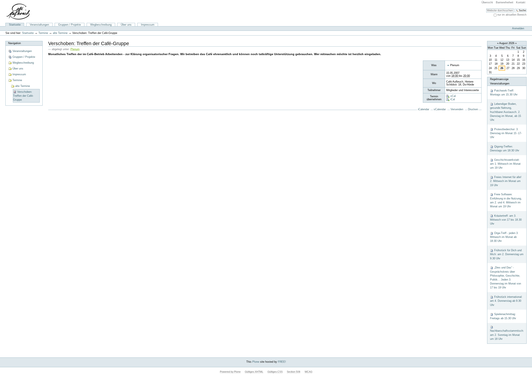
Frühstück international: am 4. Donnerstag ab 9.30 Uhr (506, 300)
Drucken (473, 109)
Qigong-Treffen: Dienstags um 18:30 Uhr (504, 148)
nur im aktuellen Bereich (511, 14)
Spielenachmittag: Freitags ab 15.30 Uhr (503, 316)
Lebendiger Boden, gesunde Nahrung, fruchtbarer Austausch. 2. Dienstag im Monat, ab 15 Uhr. (505, 111)
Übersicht (487, 2)
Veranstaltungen (39, 24)
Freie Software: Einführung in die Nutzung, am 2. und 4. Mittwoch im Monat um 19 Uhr (506, 200)
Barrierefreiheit (504, 2)
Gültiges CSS (275, 372)
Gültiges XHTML (254, 372)
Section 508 (293, 372)
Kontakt (520, 2)
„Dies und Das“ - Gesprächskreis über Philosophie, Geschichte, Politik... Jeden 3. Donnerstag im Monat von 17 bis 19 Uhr (505, 277)
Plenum (75, 49)
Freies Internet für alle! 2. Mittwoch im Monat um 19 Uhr (505, 181)
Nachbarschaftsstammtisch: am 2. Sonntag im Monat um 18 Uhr (507, 334)
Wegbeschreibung (101, 24)
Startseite (15, 24)
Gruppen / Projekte (69, 24)
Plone (255, 361)
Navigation (14, 43)
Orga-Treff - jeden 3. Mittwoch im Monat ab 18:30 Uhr (504, 236)
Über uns (126, 24)
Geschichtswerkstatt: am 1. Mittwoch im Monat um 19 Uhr (505, 163)
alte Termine (60, 33)
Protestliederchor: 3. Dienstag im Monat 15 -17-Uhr (506, 133)
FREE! (282, 361)
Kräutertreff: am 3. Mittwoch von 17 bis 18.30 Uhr (506, 219)
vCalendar (440, 109)
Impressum (147, 24)
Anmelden (518, 28)
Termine (43, 33)
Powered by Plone (230, 372)
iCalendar (423, 109)
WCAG (308, 372)
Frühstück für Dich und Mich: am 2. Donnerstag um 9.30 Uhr (506, 254)
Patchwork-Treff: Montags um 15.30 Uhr (503, 92)
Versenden (457, 109)
